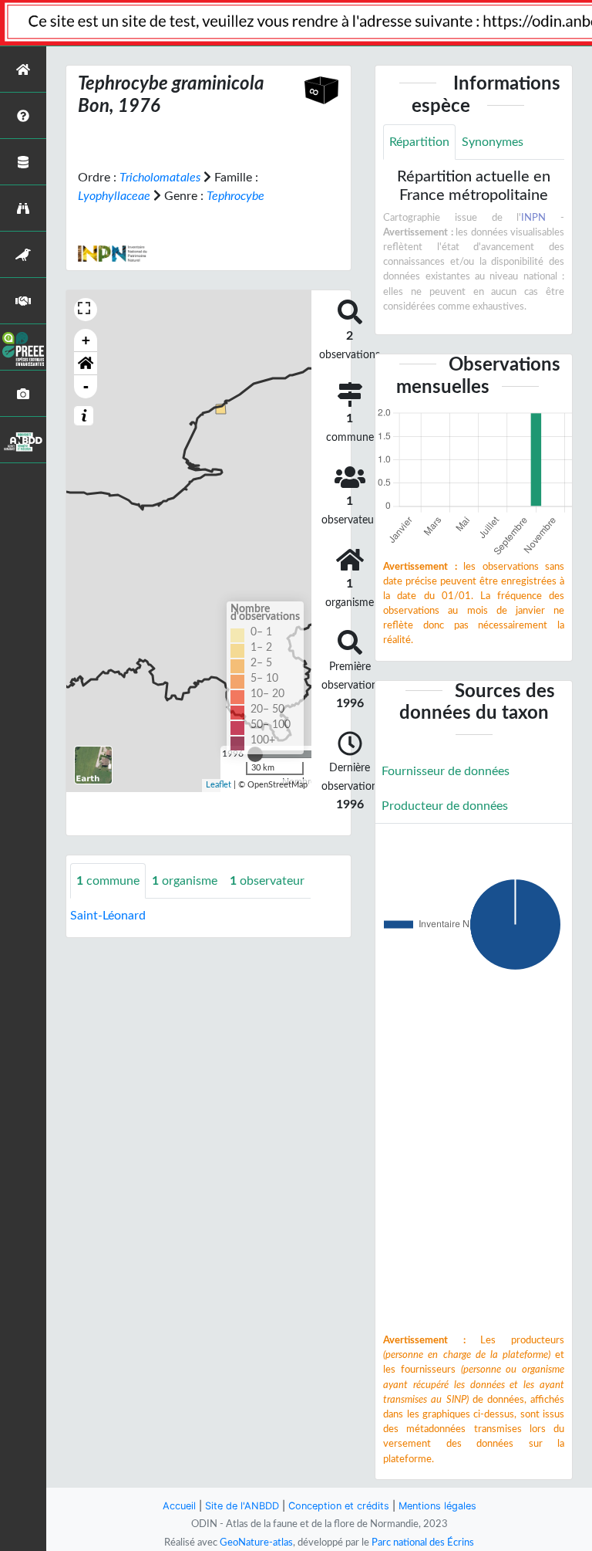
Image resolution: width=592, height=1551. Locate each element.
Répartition (419, 142)
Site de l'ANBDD (242, 1506)
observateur (267, 881)
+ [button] (86, 340)
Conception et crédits (338, 1506)
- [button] (86, 386)
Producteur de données (445, 806)
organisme (184, 881)
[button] (85, 363)
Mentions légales (437, 1506)
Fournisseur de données (446, 771)
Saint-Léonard (108, 915)
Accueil (179, 1506)
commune (108, 881)
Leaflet (218, 785)
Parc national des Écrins (423, 1542)
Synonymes (492, 142)
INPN (533, 217)
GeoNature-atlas (256, 1542)
